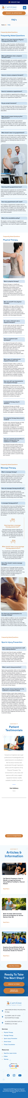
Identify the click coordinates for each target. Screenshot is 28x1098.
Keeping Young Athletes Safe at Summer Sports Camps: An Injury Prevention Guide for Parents (14, 948)
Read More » (6, 889)
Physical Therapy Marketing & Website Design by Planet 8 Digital (14, 1091)
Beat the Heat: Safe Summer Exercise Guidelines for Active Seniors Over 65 (13, 915)
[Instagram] (14, 1075)
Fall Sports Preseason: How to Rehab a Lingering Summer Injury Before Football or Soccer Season (14, 881)
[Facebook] (8, 1075)
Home (3, 25)
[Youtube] (20, 1075)
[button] (24, 7)
